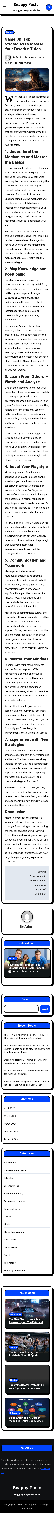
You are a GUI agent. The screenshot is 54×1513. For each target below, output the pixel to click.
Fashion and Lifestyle (15, 1201)
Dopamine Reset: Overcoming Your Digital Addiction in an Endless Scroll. (25, 1061)
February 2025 (12, 1131)
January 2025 (11, 1139)
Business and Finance (15, 1170)
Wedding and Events (15, 1270)
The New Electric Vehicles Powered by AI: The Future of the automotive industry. (26, 1036)
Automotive (10, 1162)
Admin (19, 57)
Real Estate (10, 1239)
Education (9, 1178)
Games (9, 32)
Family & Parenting (13, 1193)
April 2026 (9, 1108)
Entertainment (11, 1185)
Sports (7, 1255)
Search (27, 999)
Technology (10, 1262)
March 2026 (10, 1116)
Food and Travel (12, 1209)
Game (28, 62)
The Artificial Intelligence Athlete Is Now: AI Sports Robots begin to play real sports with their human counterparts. (27, 1049)
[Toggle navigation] (4, 7)
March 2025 (10, 1123)
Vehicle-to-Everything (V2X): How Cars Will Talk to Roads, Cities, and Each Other (26, 1083)
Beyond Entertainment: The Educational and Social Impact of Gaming (26, 968)
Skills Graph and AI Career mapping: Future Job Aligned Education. (26, 1072)
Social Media (10, 1247)
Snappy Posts (26, 4)
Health (7, 1224)
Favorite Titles (16, 62)
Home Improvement (14, 1232)
